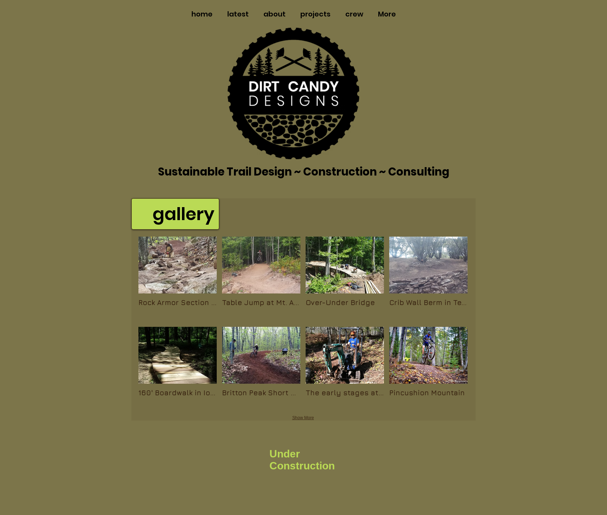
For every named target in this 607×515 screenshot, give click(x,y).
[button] (177, 279)
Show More (303, 417)
